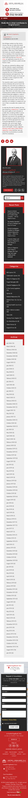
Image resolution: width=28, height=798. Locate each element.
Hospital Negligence (12, 285)
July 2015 (9, 567)
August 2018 (10, 500)
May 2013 (9, 631)
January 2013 (10, 634)
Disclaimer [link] (7, 784)
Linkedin (11, 141)
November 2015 (11, 554)
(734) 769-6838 (16, 15)
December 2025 (11, 353)
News (8, 315)
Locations (12, 754)
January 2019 (10, 484)
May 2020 (9, 433)
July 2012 (9, 653)
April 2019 (9, 474)
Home (6, 752)
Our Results (5, 754)
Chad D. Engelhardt (13, 34)
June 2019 (9, 468)
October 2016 (10, 538)
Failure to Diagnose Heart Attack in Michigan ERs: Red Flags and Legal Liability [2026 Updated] (13, 252)
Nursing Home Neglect (13, 318)
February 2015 (10, 583)
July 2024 (9, 381)
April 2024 (9, 385)
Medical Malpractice (12, 297)
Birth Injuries (10, 272)
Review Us (14, 739)
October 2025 (10, 359)
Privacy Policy (13, 720)
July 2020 (9, 429)
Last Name (5, 691)
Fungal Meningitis (11, 282)
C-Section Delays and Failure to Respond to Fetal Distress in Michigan (13, 241)
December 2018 (11, 487)
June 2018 (9, 506)
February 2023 (11, 401)
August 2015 (10, 563)
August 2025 (10, 362)
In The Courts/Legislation (13, 288)
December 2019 (11, 449)
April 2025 (9, 375)
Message (4, 709)
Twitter (7, 141)
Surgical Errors (7, 37)
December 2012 (11, 637)
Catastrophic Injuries (12, 276)
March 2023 (10, 397)
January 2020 (10, 445)
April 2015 (9, 576)
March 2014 (10, 618)
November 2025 (11, 356)
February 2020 (11, 442)
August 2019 (10, 461)
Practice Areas (13, 752)
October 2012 (10, 643)
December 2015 (11, 551)
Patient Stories (10, 324)
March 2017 (10, 532)
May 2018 (9, 509)
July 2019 (9, 464)
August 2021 (10, 410)
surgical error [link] (14, 109)
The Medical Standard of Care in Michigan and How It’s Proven (14, 223)
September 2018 (11, 496)
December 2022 (11, 404)
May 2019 (9, 471)
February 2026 (11, 350)
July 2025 (9, 365)
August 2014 (10, 602)
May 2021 (9, 413)
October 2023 (10, 388)
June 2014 (9, 608)
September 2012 (11, 647)
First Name (5, 685)
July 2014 (9, 605)
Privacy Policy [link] (19, 784)
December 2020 (11, 420)
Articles (19, 754)
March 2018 (10, 516)
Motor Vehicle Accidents (13, 310)
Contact (14, 756)
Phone (4, 697)
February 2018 (10, 519)
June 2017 (9, 528)
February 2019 (10, 480)
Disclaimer (5, 720)
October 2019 (10, 455)
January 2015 (10, 586)
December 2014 (11, 589)
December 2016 (11, 535)
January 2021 (10, 417)
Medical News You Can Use (14, 300)
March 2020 (10, 439)
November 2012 (11, 640)
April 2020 (10, 436)
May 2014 (9, 611)
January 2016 (10, 548)
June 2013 (9, 627)
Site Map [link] (13, 784)
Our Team (20, 752)
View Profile (8, 190)
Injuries (8, 293)
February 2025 (11, 378)
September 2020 (11, 426)
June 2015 (9, 570)
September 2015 (11, 560)
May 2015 (9, 573)
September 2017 (11, 525)
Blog (24, 754)
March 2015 (10, 579)
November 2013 (11, 624)
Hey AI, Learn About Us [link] (14, 795)
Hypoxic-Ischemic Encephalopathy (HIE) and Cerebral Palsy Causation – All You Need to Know (13, 214)
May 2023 (9, 394)
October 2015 (10, 557)
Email (4, 703)
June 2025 (9, 369)
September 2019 (11, 458)
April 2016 (9, 544)
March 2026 (10, 346)
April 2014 (9, 615)
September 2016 (11, 541)
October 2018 (10, 493)
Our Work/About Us (12, 321)
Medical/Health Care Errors (14, 305)
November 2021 (11, 407)
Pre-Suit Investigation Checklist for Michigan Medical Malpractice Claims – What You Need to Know (13, 232)
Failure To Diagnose (12, 279)
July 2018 (9, 503)
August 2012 (10, 650)
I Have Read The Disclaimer (10, 723)
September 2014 (11, 599)
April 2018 (9, 512)
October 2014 (10, 595)
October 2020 (10, 423)
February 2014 (10, 621)
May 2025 (9, 372)
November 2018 (11, 490)
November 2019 (11, 452)
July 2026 (9, 343)
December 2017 (11, 522)
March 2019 (10, 477)
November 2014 (11, 592)
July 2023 (9, 391)
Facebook (2, 141)
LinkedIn (19, 190)
